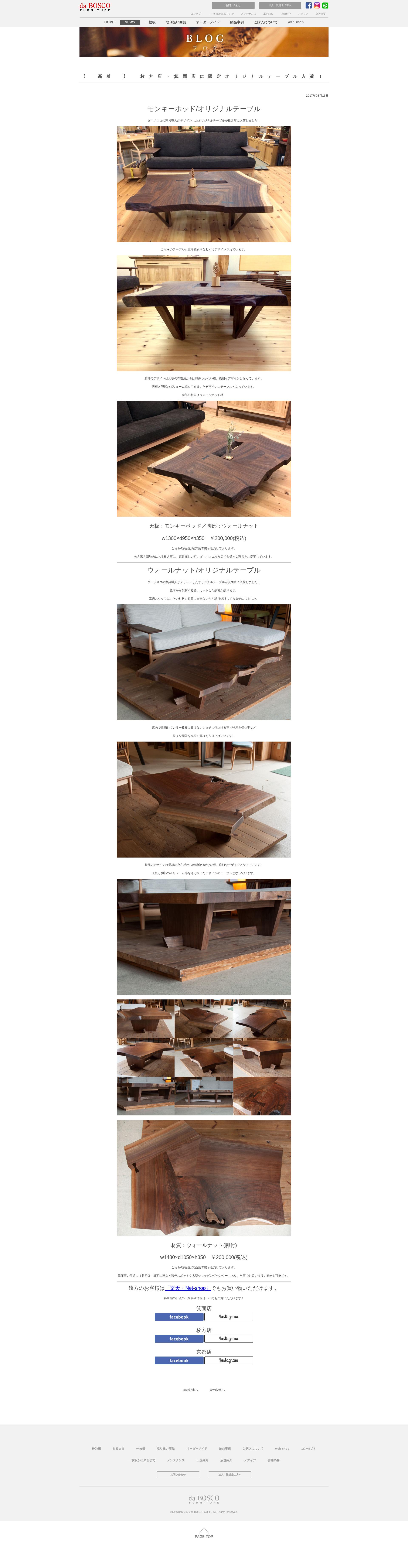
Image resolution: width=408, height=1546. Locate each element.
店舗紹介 (286, 13)
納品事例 (237, 22)
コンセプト (197, 13)
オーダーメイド (208, 22)
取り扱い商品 (176, 22)
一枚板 (150, 22)
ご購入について (266, 22)
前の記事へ (190, 1390)
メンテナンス (248, 13)
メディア (303, 13)
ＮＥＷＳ (119, 1448)
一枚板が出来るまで (222, 13)
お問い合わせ (233, 5)
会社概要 (321, 13)
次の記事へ (217, 1390)
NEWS (130, 22)
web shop (296, 22)
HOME (109, 22)
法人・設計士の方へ (280, 5)
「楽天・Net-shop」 (188, 1288)
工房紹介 (268, 13)
